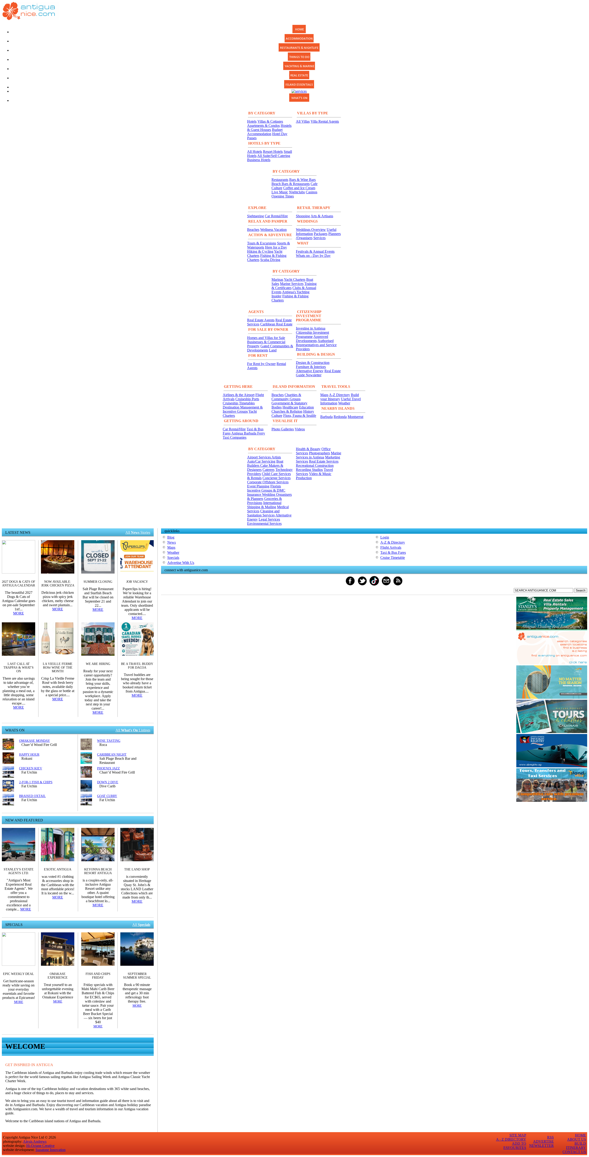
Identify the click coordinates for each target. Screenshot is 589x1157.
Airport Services (259, 457)
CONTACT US (574, 1152)
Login (384, 537)
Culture (276, 416)
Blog (170, 537)
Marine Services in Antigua (318, 455)
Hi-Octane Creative (40, 1146)
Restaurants (279, 180)
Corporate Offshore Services (268, 482)
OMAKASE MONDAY (34, 740)
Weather (344, 403)
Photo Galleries (282, 429)
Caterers (268, 470)
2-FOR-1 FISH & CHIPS (35, 782)
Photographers (319, 453)
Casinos (311, 192)
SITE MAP (517, 1135)
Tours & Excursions (261, 243)
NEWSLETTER (541, 1146)
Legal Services (269, 519)
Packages (320, 234)
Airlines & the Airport (238, 395)
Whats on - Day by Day (313, 256)
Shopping (303, 216)
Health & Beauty (308, 449)
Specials (173, 558)
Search (580, 590)
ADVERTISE (543, 1141)
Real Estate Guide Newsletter (318, 373)
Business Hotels (258, 160)
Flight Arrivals (390, 547)
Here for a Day (276, 247)
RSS (550, 1137)
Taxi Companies (234, 437)
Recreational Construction (315, 465)
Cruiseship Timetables (239, 403)
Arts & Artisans (322, 216)
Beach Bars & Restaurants (290, 184)
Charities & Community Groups (286, 397)
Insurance (254, 494)
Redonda (340, 417)
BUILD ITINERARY (576, 1146)
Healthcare (290, 407)
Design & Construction (312, 363)
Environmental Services (264, 523)
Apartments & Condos (263, 126)
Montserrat (355, 417)
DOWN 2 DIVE (107, 782)
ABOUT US (576, 1139)
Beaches (253, 230)
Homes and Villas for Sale (266, 338)
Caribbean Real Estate (276, 324)
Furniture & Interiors (311, 367)
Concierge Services (277, 478)
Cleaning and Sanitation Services (263, 513)
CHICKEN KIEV (30, 768)
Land (273, 350)
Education (306, 407)
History (308, 411)
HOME (580, 1135)
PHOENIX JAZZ (108, 768)
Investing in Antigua (310, 328)
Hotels (252, 121)
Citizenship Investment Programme (312, 335)
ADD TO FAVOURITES (514, 1146)
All (141, 925)
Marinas (277, 279)
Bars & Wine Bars (302, 180)
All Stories (137, 532)
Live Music (279, 192)
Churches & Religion (286, 411)
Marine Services (291, 284)
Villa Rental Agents (325, 121)
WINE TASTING (108, 740)
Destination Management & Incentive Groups (243, 409)
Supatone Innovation (50, 1150)
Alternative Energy (309, 371)
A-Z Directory (339, 395)
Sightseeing (255, 216)
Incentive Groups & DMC (266, 490)
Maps (324, 395)
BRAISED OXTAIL (32, 796)
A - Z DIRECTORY (511, 1139)
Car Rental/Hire (276, 216)
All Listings (132, 730)
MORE (18, 613)
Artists (276, 457)
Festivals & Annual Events (315, 251)
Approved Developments (312, 339)
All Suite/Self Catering (273, 156)
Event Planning (258, 486)
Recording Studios (309, 470)
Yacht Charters (294, 279)
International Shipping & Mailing (264, 505)
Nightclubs (297, 192)
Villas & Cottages (270, 121)
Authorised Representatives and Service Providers (316, 345)
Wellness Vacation (273, 230)
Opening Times (282, 196)
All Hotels (254, 152)
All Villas (303, 121)
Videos (300, 429)
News (171, 542)
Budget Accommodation (265, 132)
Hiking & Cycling (260, 251)
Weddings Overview (311, 230)
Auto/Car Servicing (261, 461)
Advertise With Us (180, 563)
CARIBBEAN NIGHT (112, 754)
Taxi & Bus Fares (393, 552)
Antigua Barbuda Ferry (248, 433)
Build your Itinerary (339, 397)
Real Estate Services (323, 461)
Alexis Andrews (34, 1141)
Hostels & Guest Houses (269, 128)
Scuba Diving (270, 260)
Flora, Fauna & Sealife (299, 416)
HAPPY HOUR (29, 754)
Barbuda (326, 417)
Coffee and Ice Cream (299, 188)
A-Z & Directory (392, 542)
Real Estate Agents (260, 320)
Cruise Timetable (392, 558)
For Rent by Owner (261, 364)
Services (319, 238)
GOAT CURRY (107, 796)
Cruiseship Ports (247, 399)
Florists (275, 486)
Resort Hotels (273, 152)
